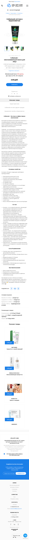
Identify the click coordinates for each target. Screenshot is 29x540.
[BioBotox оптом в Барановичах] (14, 388)
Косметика (19, 13)
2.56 (9, 394)
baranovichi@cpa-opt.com (16, 508)
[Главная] (14, 6)
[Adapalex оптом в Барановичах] (14, 414)
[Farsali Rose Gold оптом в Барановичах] (14, 363)
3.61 (9, 419)
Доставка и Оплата (14, 487)
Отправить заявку (14, 498)
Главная (8, 13)
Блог (15, 496)
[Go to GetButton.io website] (25, 538)
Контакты (14, 491)
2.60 (9, 343)
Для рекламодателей (14, 485)
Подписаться (20, 473)
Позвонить (14, 84)
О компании (14, 489)
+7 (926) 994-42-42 (14, 506)
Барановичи (17, 1)
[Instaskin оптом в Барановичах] (14, 337)
